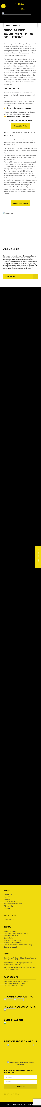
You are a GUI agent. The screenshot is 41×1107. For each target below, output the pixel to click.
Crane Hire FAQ (9, 920)
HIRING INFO (10, 916)
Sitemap (7, 908)
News (7, 954)
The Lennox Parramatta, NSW (15, 983)
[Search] (3, 6)
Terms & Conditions (11, 901)
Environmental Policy (11, 936)
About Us (7, 897)
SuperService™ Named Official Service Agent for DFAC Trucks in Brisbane (20, 959)
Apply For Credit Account (13, 904)
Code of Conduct (10, 931)
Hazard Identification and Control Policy (18, 945)
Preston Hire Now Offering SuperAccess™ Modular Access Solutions (18, 963)
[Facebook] (9, 1091)
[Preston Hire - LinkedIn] (29, 4)
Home (7, 25)
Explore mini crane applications (19, 108)
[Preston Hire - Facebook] (33, 4)
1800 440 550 (11, 1094)
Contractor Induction (11, 947)
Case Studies (11, 977)
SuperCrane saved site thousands (16, 981)
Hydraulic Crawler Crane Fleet (18, 116)
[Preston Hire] (16, 16)
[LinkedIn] (5, 1091)
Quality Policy (8, 938)
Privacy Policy (9, 906)
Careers (7, 899)
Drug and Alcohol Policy (12, 940)
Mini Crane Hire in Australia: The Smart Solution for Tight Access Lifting (19, 968)
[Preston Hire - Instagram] (29, 7)
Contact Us (8, 895)
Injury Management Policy (13, 942)
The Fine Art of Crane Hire (13, 986)
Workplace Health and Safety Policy (16, 933)
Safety (7, 927)
